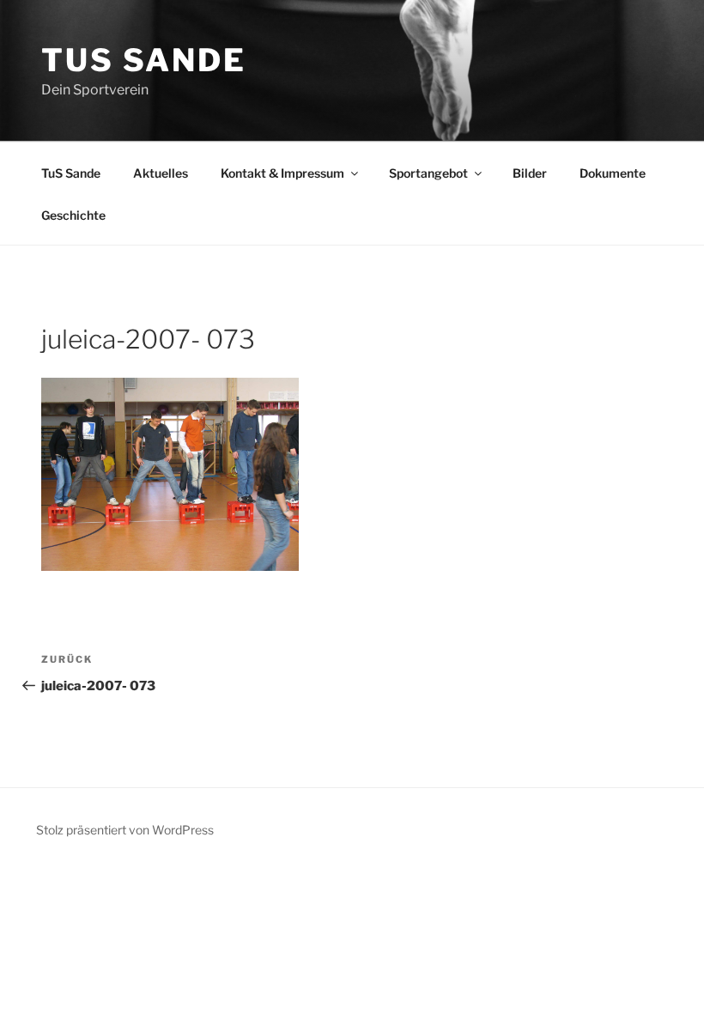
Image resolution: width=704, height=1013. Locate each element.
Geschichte (73, 215)
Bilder (530, 173)
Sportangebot (428, 173)
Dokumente (613, 173)
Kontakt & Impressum (282, 173)
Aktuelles (160, 173)
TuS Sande (143, 60)
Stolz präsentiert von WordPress (125, 829)
